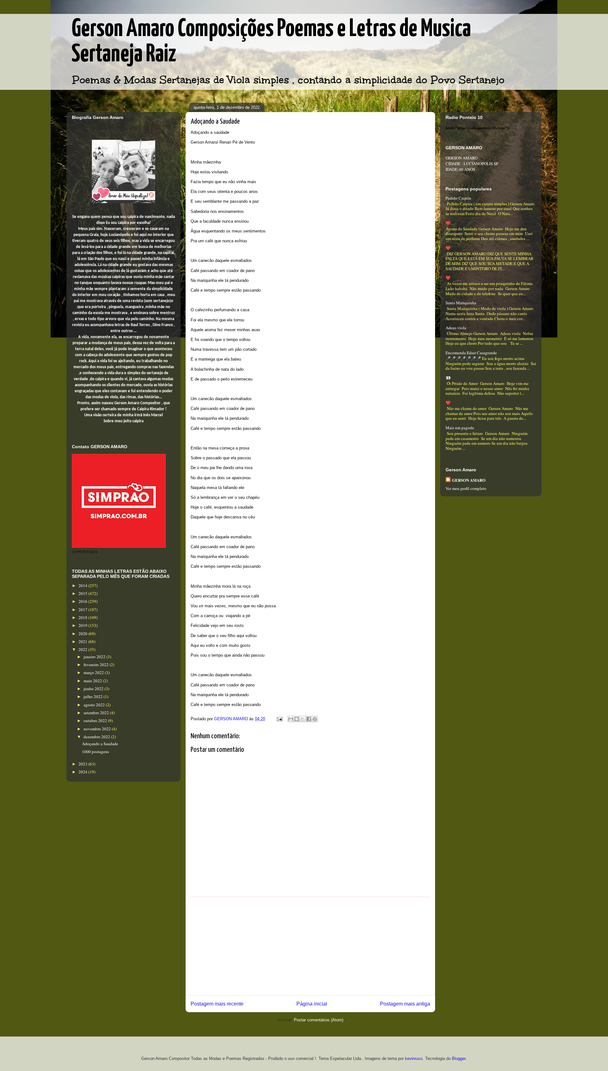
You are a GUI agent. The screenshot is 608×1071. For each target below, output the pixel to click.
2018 (83, 617)
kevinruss (414, 1058)
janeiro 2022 (95, 656)
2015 (83, 593)
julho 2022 (94, 696)
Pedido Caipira (458, 198)
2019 (83, 625)
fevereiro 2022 (97, 664)
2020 (83, 633)
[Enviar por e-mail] (291, 719)
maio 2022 (93, 681)
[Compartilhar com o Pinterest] (315, 719)
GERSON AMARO (468, 480)
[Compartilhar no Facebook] (309, 719)
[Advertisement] (310, 946)
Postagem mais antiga (405, 1003)
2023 (83, 764)
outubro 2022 (96, 720)
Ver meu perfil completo (466, 488)
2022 (83, 649)
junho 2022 (94, 688)
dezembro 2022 (97, 737)
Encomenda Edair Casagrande (471, 353)
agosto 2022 (95, 705)
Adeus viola (456, 328)
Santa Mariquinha (461, 303)
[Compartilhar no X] (303, 719)
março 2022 (94, 672)
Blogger (459, 1058)
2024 (83, 772)
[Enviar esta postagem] (279, 718)
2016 (83, 601)
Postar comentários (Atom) (318, 1020)
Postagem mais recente (217, 1003)
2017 (83, 609)
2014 (83, 585)
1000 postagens (95, 751)
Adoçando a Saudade (100, 743)
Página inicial (311, 1003)
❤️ (448, 248)
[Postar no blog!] (297, 719)
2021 (83, 641)
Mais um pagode (460, 427)
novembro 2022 (98, 729)
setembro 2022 (97, 712)
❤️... (449, 223)
